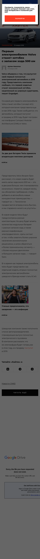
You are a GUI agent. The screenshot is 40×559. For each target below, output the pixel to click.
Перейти (20, 18)
